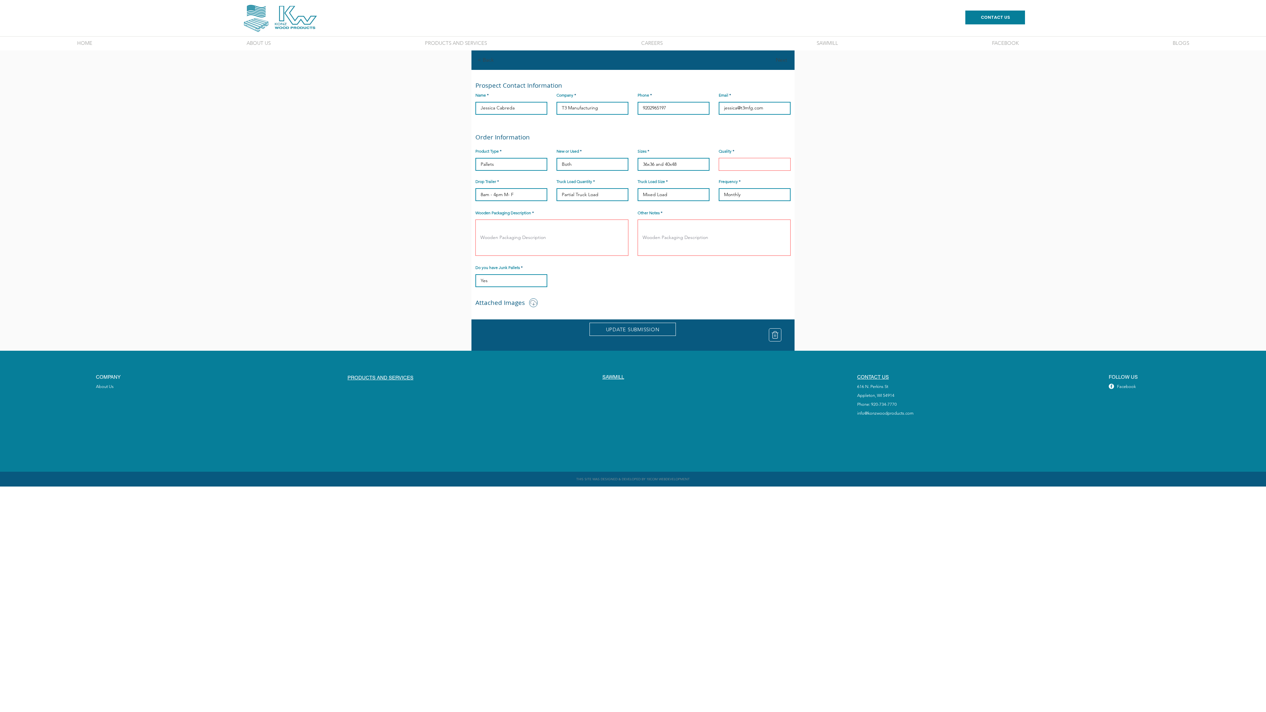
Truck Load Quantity (574, 182)
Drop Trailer (485, 182)
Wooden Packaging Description (503, 213)
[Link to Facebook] (1111, 386)
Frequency (728, 182)
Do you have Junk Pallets (497, 268)
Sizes (642, 151)
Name (480, 95)
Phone (643, 95)
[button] (499, 60)
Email (723, 95)
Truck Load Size (651, 182)
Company (565, 95)
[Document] (533, 302)
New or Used (568, 151)
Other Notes (649, 213)
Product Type (487, 151)
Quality (725, 151)
